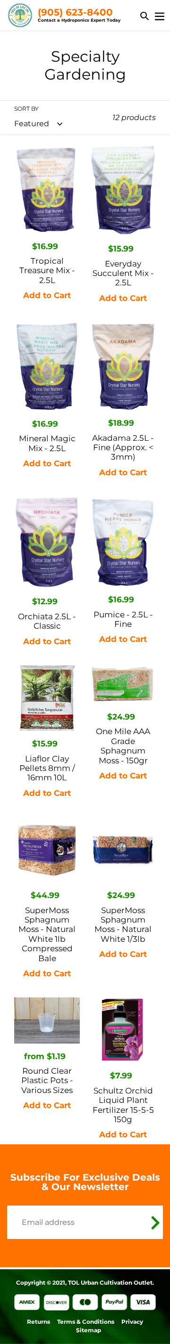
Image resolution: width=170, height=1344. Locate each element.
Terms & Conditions (85, 1321)
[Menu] (159, 15)
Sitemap (88, 1330)
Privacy (132, 1321)
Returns (38, 1321)
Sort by (26, 108)
